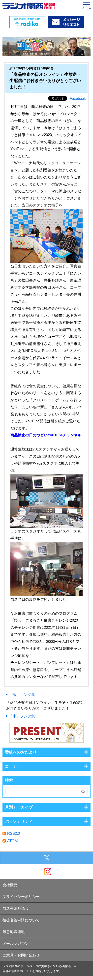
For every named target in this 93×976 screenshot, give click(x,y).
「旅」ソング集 (22, 694)
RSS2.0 (13, 833)
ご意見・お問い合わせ (21, 955)
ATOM (12, 841)
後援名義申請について (21, 920)
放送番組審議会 (15, 908)
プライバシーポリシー (21, 897)
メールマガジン (15, 943)
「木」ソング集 (22, 716)
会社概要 (9, 885)
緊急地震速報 (13, 932)
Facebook (78, 98)
